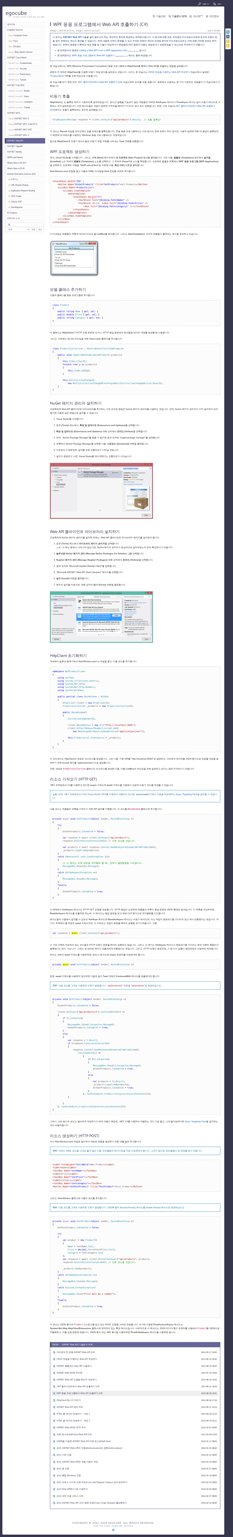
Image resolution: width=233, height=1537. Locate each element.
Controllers (20, 102)
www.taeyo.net (121, 56)
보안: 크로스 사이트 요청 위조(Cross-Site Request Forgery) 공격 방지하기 (92, 1482)
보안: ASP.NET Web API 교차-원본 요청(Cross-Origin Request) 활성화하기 (92, 1502)
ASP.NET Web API (15, 141)
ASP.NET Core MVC (16, 85)
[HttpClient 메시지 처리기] (228, 46)
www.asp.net (133, 51)
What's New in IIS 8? (16, 168)
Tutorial (17, 80)
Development (15, 207)
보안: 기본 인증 (64, 1454)
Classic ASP (15, 201)
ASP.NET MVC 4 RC (20, 129)
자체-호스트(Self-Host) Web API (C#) (74, 1434)
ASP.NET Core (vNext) (16, 57)
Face (13, 41)
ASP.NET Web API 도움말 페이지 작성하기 (77, 1379)
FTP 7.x (13, 179)
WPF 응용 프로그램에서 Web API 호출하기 (93, 55)
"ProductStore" (57, 76)
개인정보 (214, 16)
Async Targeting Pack (186, 794)
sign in (205, 3)
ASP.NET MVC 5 (18, 118)
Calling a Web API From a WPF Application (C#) (103, 50)
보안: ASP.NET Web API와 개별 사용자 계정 (77, 1461)
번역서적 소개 (13, 218)
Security (17, 68)
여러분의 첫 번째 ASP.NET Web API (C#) (76, 1352)
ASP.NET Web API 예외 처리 (70, 1406)
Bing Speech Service (20, 52)
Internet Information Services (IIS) (21, 174)
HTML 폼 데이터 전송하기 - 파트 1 (73, 1413)
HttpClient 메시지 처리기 (69, 1400)
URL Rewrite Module (18, 185)
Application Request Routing (21, 190)
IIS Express (12, 213)
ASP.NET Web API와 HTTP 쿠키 (71, 1427)
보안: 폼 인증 (63, 1468)
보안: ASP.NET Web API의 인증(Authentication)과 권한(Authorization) (89, 1447)
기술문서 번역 (179, 16)
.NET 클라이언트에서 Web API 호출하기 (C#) (100, 82)
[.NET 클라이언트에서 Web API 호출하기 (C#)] (228, 41)
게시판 (198, 16)
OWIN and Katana (15, 157)
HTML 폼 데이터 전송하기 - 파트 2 (73, 1420)
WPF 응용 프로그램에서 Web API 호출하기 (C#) (80, 1393)
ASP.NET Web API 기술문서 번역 (77, 1344)
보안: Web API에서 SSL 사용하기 (72, 1488)
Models (19, 91)
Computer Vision (17, 35)
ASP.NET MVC (13, 113)
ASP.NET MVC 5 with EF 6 (22, 124)
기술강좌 (160, 16)
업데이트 (11, 24)
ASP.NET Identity (14, 152)
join (219, 3)
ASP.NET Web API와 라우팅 (69, 1372)
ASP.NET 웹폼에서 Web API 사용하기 (74, 1365)
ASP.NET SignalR (14, 146)
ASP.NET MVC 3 (18, 135)
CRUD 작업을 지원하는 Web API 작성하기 (169, 72)
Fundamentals (20, 63)
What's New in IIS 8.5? (16, 163)
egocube (16, 12)
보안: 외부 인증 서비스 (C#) (70, 1495)
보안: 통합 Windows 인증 (69, 1475)
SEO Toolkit (14, 196)
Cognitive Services (15, 30)
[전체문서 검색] (228, 32)
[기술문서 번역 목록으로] (228, 36)
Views (18, 96)
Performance (19, 74)
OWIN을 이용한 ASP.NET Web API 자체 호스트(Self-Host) (84, 1441)
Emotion (14, 46)
